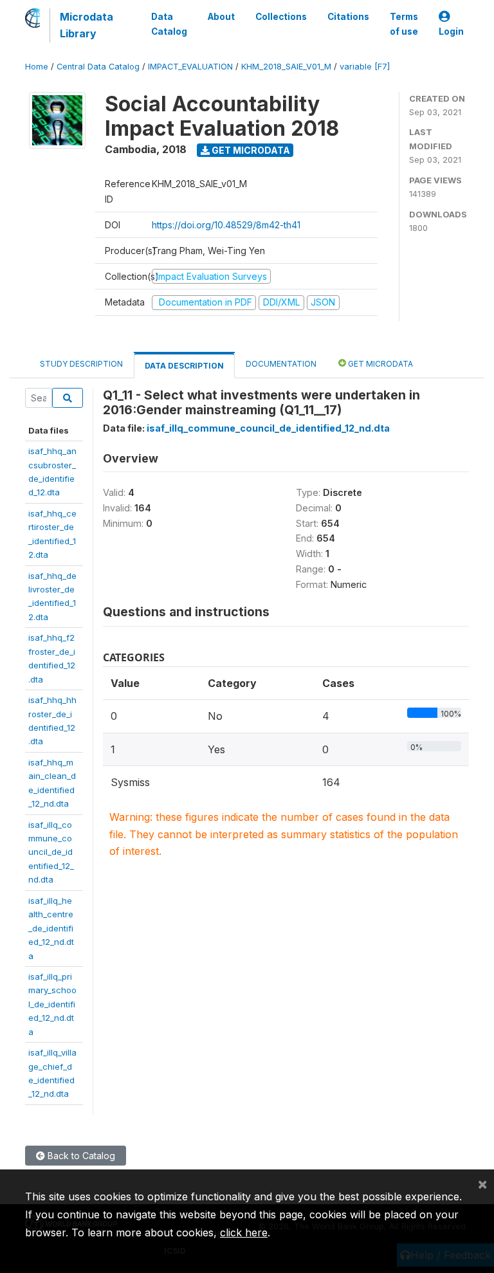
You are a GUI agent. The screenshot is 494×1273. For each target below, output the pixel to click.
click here (244, 1232)
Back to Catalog (80, 1155)
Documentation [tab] (281, 364)
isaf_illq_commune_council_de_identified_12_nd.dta (51, 852)
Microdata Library (86, 25)
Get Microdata (250, 150)
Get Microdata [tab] (379, 364)
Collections (281, 17)
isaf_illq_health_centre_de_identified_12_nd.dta (51, 928)
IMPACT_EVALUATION (190, 66)
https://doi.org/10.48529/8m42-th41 (226, 224)
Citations (348, 17)
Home (36, 66)
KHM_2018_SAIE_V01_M (286, 66)
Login (451, 31)
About (221, 17)
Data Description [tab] (184, 366)
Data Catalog (169, 24)
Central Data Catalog (98, 66)
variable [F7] (365, 66)
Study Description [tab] (81, 364)
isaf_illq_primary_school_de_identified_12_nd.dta (52, 1004)
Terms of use (404, 24)
